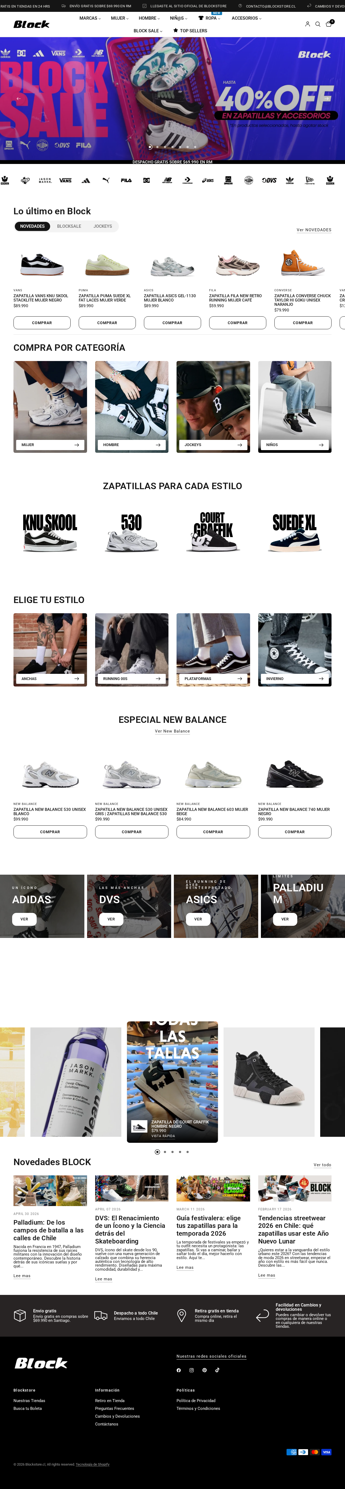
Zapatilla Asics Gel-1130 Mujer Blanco (170, 298)
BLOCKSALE (69, 226)
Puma (83, 290)
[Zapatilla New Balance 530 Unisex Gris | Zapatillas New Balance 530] (132, 769)
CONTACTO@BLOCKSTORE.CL (226, 6)
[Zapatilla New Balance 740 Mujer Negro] (295, 769)
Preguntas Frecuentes (114, 1408)
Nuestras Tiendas (29, 1400)
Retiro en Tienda (110, 1400)
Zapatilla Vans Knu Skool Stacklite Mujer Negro (40, 298)
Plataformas (198, 679)
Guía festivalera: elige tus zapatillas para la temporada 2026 (209, 1226)
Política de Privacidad (196, 1400)
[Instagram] (195, 1370)
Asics (149, 290)
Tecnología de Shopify (92, 1464)
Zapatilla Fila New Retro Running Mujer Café (235, 298)
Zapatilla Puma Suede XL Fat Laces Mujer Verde (105, 298)
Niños (272, 445)
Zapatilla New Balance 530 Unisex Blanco (49, 812)
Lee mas (22, 1276)
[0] (327, 24)
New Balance (25, 804)
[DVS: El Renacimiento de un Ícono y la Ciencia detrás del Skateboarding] (132, 1188)
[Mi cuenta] (308, 24)
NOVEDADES (32, 226)
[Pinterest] (208, 1370)
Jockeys (103, 226)
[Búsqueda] (318, 24)
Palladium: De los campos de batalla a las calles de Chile (48, 1230)
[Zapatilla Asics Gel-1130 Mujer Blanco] (172, 261)
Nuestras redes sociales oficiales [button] (212, 1356)
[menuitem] (92, 18)
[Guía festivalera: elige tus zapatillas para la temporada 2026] (213, 1188)
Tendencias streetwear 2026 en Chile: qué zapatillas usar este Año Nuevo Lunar (293, 1229)
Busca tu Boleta (27, 1408)
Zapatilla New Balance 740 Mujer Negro (294, 812)
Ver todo (323, 1165)
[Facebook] (182, 1370)
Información (107, 1390)
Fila (212, 290)
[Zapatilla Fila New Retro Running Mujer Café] (237, 261)
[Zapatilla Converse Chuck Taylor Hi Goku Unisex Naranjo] (303, 261)
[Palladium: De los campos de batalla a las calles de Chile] (50, 1190)
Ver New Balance (172, 731)
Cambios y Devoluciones (117, 1416)
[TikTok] (221, 1370)
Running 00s (115, 679)
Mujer (28, 445)
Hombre (111, 445)
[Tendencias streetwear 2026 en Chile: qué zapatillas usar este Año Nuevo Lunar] (295, 1188)
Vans (17, 290)
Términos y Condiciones (198, 1408)
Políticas (186, 1390)
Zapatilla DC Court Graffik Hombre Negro (180, 1124)
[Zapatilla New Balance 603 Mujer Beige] (213, 769)
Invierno (275, 679)
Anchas (29, 679)
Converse (283, 290)
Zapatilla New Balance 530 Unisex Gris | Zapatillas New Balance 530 (131, 812)
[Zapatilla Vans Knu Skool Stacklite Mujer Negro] (42, 261)
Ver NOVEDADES (314, 230)
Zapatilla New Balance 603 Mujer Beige (212, 812)
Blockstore (24, 1390)
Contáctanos (106, 1424)
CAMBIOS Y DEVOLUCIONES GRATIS (300, 6)
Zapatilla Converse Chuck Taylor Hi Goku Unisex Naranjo (302, 300)
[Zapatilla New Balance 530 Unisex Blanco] (50, 769)
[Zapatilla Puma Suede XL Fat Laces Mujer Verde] (107, 261)
